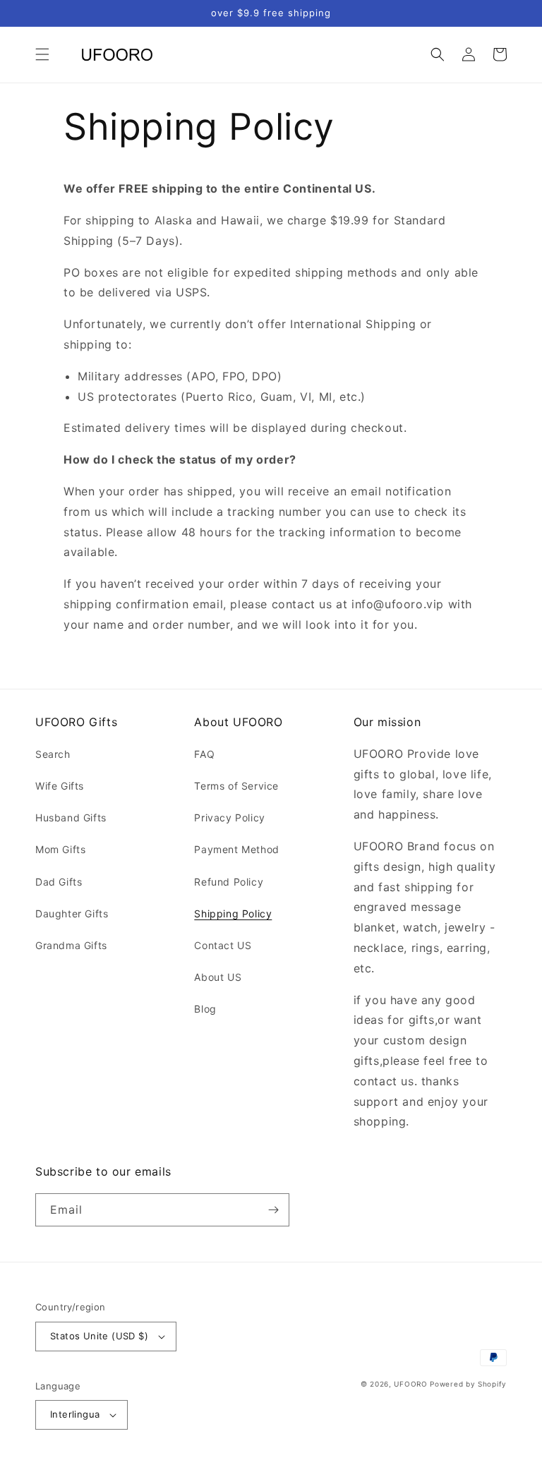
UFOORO (410, 1384)
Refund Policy (228, 882)
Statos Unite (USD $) (99, 1335)
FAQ (204, 754)
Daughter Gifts (71, 913)
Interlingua (75, 1414)
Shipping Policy (233, 913)
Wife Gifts (59, 786)
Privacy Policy (229, 818)
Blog (205, 1009)
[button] (42, 54)
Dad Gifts (58, 882)
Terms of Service (236, 786)
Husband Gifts (71, 818)
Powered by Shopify (468, 1384)
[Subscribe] (273, 1209)
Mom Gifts (60, 849)
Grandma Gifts (71, 945)
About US (217, 977)
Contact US (222, 945)
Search (53, 754)
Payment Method (236, 849)
